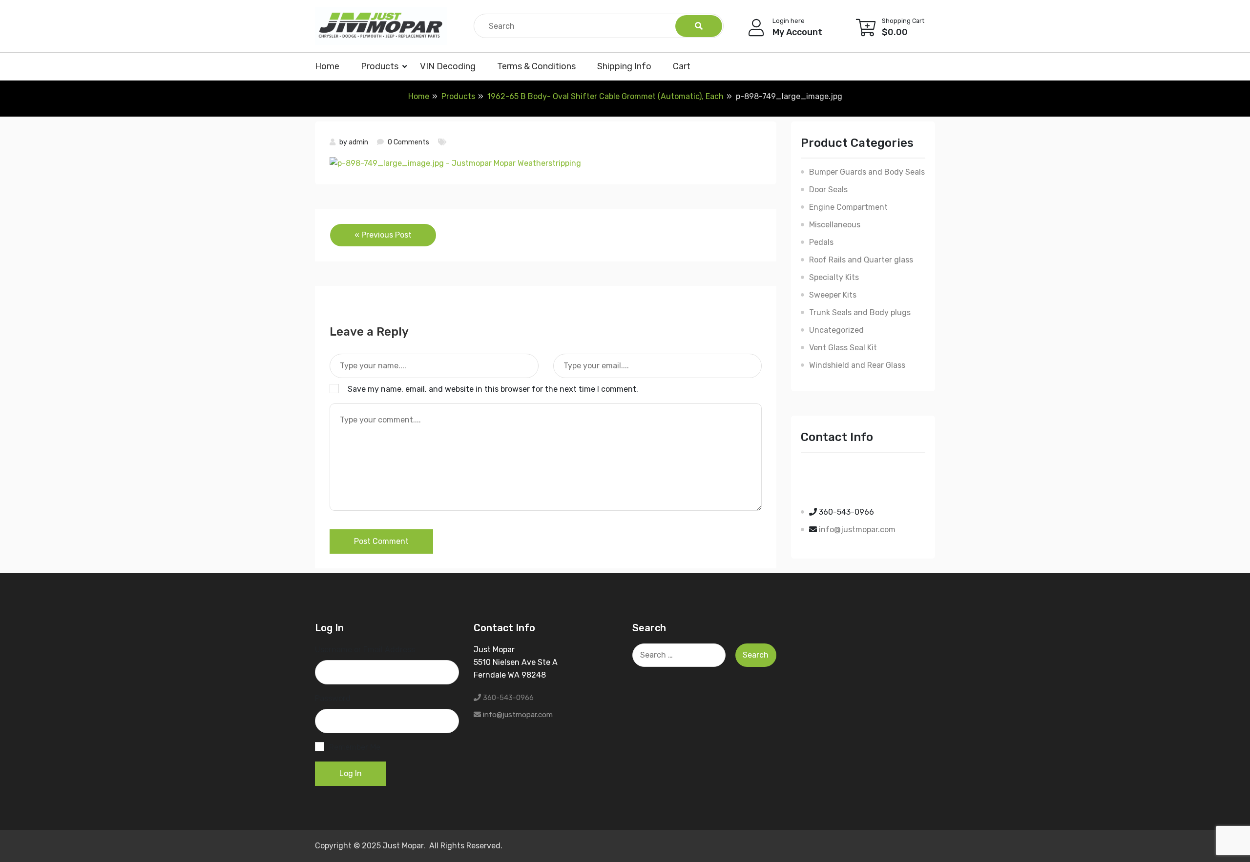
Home (327, 66)
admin (358, 142)
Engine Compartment (848, 207)
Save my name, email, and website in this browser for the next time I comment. (493, 389)
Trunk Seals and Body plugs (860, 312)
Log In (350, 773)
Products (379, 66)
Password (333, 698)
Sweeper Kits (832, 295)
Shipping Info (624, 66)
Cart (681, 66)
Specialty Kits (834, 277)
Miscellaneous (834, 224)
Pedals (821, 242)
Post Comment (381, 541)
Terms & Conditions (536, 66)
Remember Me (354, 747)
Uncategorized (836, 330)
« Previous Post (383, 235)
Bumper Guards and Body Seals (867, 172)
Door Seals (828, 189)
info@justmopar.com (857, 529)
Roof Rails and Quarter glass (861, 259)
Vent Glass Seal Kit (843, 347)
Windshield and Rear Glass (857, 365)
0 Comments (408, 142)
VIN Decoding (448, 66)
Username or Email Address (365, 649)
